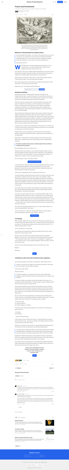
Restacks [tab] (22, 375)
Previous (19, 368)
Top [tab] (16, 417)
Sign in (65, 1)
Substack (29, 467)
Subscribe (60, 1)
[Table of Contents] (1, 235)
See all (17, 446)
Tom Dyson (23, 441)
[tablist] (19, 376)
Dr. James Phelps (20, 394)
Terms (39, 462)
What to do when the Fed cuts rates (23, 437)
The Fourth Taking (19, 429)
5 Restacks (28, 360)
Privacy (36, 462)
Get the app (40, 465)
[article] (34, 423)
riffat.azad (19, 385)
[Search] (53, 2)
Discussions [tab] (23, 417)
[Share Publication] (56, 2)
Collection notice (44, 462)
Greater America (19, 420)
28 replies (20, 407)
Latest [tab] (19, 417)
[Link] (13, 52)
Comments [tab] (17, 375)
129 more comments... (19, 412)
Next (51, 368)
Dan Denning (23, 424)
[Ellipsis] (53, 386)
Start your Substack (31, 465)
